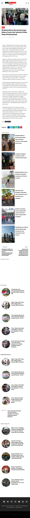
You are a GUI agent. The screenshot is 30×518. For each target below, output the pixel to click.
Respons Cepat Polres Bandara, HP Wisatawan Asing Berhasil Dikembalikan (18, 468)
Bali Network (24, 505)
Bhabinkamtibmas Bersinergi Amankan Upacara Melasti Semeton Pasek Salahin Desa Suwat (21, 139)
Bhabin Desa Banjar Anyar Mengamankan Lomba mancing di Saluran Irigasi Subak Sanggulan (20, 212)
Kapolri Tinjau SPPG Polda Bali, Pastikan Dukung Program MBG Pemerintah (17, 304)
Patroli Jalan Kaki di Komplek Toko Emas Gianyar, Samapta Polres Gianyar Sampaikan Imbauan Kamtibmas (18, 344)
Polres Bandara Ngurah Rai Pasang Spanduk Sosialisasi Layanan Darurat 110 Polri (17, 317)
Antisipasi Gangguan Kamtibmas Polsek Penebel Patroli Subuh (21, 155)
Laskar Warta (18, 507)
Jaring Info (17, 505)
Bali (3, 27)
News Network (11, 507)
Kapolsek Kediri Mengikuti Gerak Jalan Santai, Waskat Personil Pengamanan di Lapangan (21, 194)
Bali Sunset (11, 505)
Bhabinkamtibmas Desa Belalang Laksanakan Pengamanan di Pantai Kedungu (21, 175)
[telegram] (14, 127)
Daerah (9, 121)
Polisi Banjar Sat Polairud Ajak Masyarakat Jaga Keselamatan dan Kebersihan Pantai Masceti (21, 231)
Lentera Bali (4, 505)
